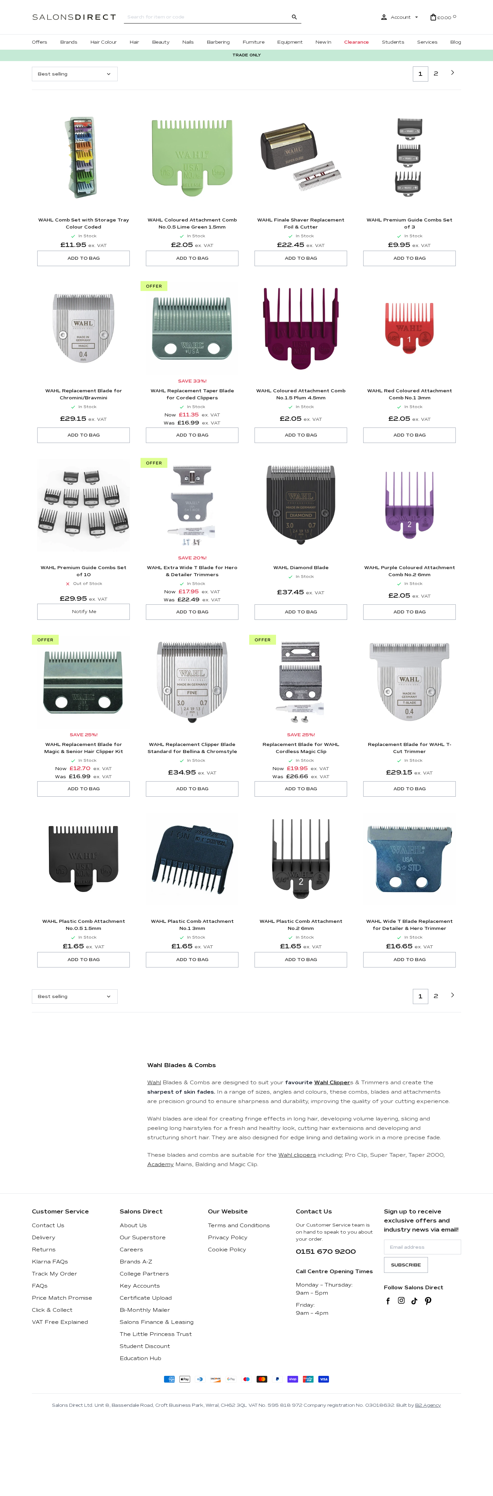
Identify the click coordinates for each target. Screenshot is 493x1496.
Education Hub (140, 1358)
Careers (131, 1249)
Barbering (218, 42)
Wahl (154, 1082)
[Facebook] (388, 1301)
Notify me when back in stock (83, 612)
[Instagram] (401, 1301)
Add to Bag (83, 258)
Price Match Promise (62, 1298)
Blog (455, 42)
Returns (44, 1249)
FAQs (40, 1286)
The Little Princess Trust (156, 1334)
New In (323, 42)
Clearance (356, 42)
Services (427, 42)
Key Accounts (140, 1286)
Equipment (290, 42)
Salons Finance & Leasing (157, 1322)
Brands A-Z (136, 1261)
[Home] (74, 17)
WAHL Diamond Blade (301, 567)
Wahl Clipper (332, 1082)
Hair (134, 42)
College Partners (144, 1273)
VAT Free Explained (60, 1322)
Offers (39, 42)
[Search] (294, 17)
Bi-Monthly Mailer (145, 1310)
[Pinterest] (428, 1301)
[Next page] (452, 72)
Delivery (43, 1237)
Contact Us (48, 1225)
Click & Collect (52, 1310)
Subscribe (406, 1265)
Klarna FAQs (50, 1261)
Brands (68, 42)
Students (393, 42)
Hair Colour (104, 42)
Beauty (161, 42)
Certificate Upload (146, 1298)
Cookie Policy (227, 1249)
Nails (188, 42)
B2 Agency (428, 1405)
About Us (133, 1225)
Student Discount (145, 1346)
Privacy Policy (228, 1237)
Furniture (254, 42)
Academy (160, 1164)
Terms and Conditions (239, 1225)
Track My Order (54, 1273)
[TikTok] (414, 1301)
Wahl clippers (297, 1155)
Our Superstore (143, 1237)
